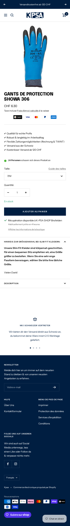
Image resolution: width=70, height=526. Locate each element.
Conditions (44, 423)
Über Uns (9, 405)
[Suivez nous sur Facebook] (8, 464)
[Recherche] (12, 15)
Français (10, 477)
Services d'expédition (49, 417)
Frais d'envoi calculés (27, 110)
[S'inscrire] (54, 387)
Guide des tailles (57, 168)
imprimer (43, 405)
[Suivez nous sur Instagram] (15, 464)
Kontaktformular (13, 411)
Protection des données (51, 411)
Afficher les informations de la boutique (26, 229)
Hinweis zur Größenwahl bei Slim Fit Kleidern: (32, 242)
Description (11, 283)
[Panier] (64, 15)
